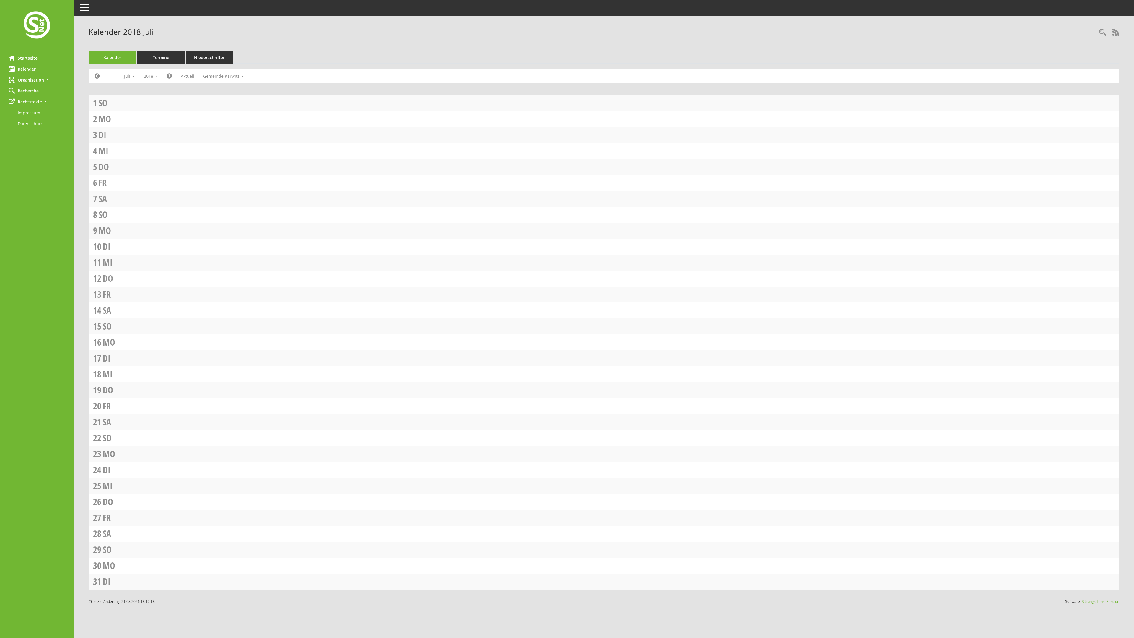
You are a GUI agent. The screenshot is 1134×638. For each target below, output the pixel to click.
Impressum (29, 112)
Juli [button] (127, 76)
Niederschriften (210, 57)
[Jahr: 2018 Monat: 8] (169, 76)
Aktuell (187, 76)
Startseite (28, 58)
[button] (37, 79)
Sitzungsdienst (1100, 601)
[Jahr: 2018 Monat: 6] (97, 76)
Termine (161, 57)
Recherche (28, 91)
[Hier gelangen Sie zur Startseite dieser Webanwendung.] (37, 25)
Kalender (27, 69)
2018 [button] (149, 76)
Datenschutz (30, 123)
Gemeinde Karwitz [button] (222, 76)
